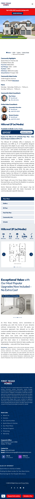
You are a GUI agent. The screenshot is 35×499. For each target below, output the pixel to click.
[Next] (31, 254)
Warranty (6, 433)
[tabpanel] (17, 249)
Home (9, 52)
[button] (13, 317)
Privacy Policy (25, 483)
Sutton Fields (25, 52)
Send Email (14, 98)
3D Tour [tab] (5, 208)
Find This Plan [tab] (7, 212)
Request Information (14, 496)
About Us (6, 415)
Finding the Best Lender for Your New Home (14, 471)
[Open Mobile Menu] (32, 4)
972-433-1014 (15, 100)
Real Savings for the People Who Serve (13, 474)
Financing (6, 431)
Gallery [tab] (5, 203)
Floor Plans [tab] (6, 199)
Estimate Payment (26, 132)
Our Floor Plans (8, 426)
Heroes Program (8, 428)
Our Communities (9, 420)
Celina (18, 52)
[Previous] (4, 254)
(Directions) (15, 80)
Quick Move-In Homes (10, 423)
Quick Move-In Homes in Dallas (10, 468)
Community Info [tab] (8, 217)
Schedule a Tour (28, 496)
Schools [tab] (5, 222)
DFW (14, 52)
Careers (5, 418)
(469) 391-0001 (15, 111)
